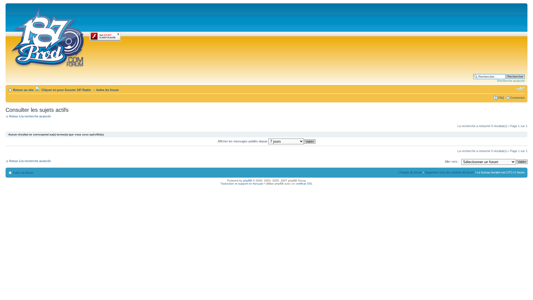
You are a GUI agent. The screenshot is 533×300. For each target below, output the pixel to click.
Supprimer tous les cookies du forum (449, 172)
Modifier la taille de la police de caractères (521, 88)
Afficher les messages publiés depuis (243, 141)
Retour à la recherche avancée (30, 116)
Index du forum (107, 90)
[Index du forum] (48, 36)
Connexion (517, 97)
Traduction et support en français (241, 183)
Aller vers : (452, 161)
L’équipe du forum (410, 172)
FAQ (501, 97)
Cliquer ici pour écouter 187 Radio (66, 90)
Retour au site (23, 90)
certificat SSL (304, 183)
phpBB (247, 180)
